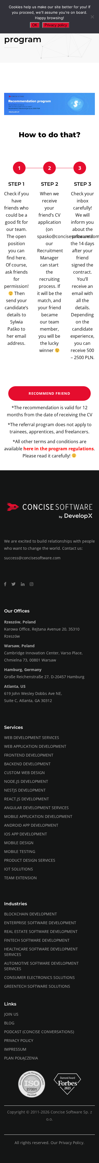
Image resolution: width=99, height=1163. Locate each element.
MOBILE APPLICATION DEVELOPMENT (38, 816)
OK (34, 25)
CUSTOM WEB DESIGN (24, 772)
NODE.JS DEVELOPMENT (26, 781)
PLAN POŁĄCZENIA (21, 1058)
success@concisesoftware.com (32, 557)
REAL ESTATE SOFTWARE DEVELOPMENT (41, 931)
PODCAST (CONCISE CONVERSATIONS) (39, 1031)
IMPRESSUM (15, 1049)
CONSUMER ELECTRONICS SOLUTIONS (39, 977)
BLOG (9, 1022)
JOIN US (11, 1014)
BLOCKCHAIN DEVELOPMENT (30, 913)
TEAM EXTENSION (20, 877)
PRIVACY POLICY (18, 1040)
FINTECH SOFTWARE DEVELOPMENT (37, 940)
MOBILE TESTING (19, 851)
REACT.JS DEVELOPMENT (26, 798)
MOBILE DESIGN (19, 842)
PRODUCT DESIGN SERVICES (29, 860)
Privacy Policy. (71, 1142)
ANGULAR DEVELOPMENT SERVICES (36, 807)
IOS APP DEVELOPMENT (25, 834)
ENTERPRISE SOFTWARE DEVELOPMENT (40, 922)
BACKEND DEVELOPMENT (27, 763)
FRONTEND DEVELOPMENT (28, 755)
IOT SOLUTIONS (18, 869)
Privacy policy (56, 25)
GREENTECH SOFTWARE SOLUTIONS (37, 986)
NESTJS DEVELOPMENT (25, 790)
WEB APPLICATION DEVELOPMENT (35, 746)
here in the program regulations (58, 449)
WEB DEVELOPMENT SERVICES (31, 737)
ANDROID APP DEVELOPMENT (31, 825)
